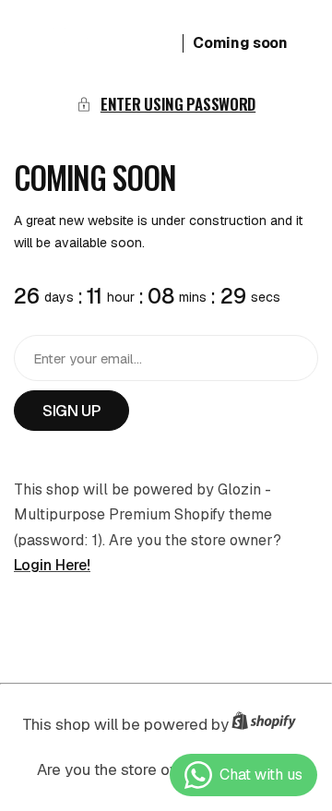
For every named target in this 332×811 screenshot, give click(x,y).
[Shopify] (269, 724)
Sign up (71, 410)
